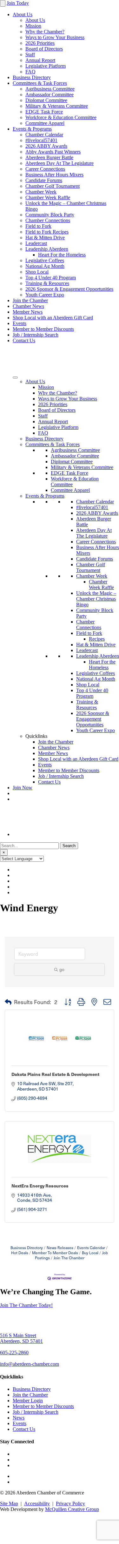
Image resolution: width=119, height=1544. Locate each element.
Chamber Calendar (44, 134)
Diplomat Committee (46, 100)
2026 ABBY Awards (46, 146)
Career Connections (45, 169)
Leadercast (36, 243)
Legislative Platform (45, 66)
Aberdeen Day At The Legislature (59, 163)
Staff (30, 54)
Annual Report (40, 60)
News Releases (60, 1247)
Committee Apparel (44, 123)
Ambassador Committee (49, 94)
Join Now (22, 787)
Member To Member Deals (55, 1252)
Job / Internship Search (35, 334)
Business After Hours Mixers (54, 174)
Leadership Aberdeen (46, 249)
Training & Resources (47, 283)
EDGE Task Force (44, 111)
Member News (28, 312)
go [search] (61, 969)
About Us (22, 14)
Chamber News (28, 306)
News (18, 1417)
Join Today (18, 3)
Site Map (9, 1503)
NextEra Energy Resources (40, 1185)
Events (19, 323)
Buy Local (90, 1252)
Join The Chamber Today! (26, 1305)
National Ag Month (44, 266)
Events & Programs (32, 129)
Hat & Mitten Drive (45, 237)
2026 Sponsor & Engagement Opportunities (69, 289)
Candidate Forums (43, 180)
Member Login (28, 1400)
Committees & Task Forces (40, 83)
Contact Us (24, 340)
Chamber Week (40, 191)
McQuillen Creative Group (72, 1509)
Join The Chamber (69, 1257)
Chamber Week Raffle (47, 197)
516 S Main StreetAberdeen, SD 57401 (21, 1338)
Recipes (97, 639)
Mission (33, 26)
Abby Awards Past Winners (53, 151)
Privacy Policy (70, 1503)
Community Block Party (49, 214)
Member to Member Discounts (43, 329)
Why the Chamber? (44, 31)
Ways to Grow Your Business (54, 37)
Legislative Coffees (44, 260)
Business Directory (32, 77)
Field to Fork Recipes (47, 232)
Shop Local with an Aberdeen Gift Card (53, 317)
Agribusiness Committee (50, 89)
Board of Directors (44, 48)
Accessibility (37, 1503)
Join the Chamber (30, 300)
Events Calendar (91, 1247)
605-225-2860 (14, 1352)
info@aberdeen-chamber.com (29, 1364)
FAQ (30, 71)
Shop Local (37, 272)
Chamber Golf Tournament (52, 186)
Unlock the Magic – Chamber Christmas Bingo (96, 598)
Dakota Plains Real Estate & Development (55, 1074)
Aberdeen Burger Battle (49, 157)
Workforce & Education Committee (60, 117)
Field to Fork (38, 226)
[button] (8, 1002)
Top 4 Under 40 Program (50, 277)
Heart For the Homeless (62, 254)
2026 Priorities (40, 43)
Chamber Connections (47, 220)
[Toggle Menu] (15, 377)
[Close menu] (2, 3)
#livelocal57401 (41, 140)
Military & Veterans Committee (56, 106)
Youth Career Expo (44, 294)
